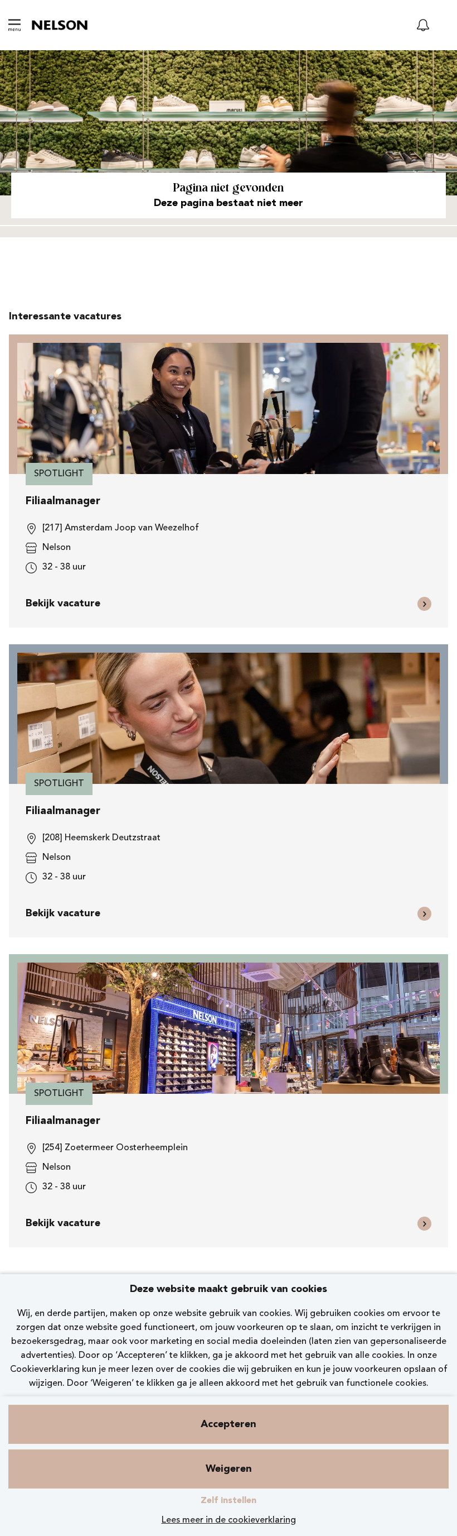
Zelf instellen (228, 1500)
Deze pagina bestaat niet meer (228, 203)
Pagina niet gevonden (228, 188)
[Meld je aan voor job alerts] (423, 25)
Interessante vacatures (65, 317)
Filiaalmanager (63, 501)
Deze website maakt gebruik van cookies (228, 1289)
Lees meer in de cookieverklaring (229, 1520)
